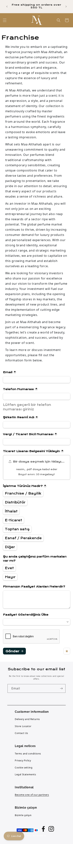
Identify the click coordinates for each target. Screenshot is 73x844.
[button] (5, 20)
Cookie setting (23, 767)
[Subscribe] (61, 688)
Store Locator (23, 726)
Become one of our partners (32, 794)
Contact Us (21, 733)
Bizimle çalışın (23, 815)
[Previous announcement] (7, 6)
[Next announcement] (66, 6)
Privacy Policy (23, 760)
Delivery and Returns (27, 719)
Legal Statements (25, 774)
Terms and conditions (28, 753)
